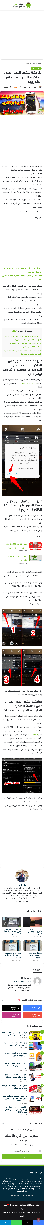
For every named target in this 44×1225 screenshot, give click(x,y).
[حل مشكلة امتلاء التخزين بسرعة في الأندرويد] (32, 922)
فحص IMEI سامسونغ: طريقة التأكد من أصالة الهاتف (12, 955)
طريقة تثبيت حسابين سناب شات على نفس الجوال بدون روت (14, 1034)
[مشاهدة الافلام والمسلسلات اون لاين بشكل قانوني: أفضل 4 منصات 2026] (35, 1110)
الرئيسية (37, 63)
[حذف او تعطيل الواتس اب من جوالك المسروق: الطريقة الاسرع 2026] (35, 1066)
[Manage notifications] (38, 1220)
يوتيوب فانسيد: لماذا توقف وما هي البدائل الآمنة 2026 (15, 1044)
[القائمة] (41, 6)
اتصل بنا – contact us (10, 1212)
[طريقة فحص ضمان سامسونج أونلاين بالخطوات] (32, 945)
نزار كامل (35, 87)
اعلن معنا (22, 1216)
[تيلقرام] (12, 1195)
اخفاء (14, 331)
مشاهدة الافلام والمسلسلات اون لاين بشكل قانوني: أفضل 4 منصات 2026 (15, 1110)
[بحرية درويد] (22, 5)
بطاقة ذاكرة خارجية (29, 383)
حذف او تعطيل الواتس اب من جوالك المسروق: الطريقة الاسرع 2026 (15, 1066)
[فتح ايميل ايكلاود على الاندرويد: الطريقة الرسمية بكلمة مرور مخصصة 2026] (35, 1098)
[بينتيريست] (23, 1195)
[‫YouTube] (20, 901)
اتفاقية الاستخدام (24, 1212)
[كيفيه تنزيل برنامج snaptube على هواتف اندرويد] (35, 1056)
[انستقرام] (17, 901)
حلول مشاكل (29, 63)
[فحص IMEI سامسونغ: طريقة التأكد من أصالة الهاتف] (11, 945)
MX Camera (32, 734)
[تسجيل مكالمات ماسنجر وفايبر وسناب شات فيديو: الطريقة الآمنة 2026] (35, 1077)
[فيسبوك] (23, 901)
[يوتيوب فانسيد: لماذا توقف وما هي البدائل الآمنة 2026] (35, 1046)
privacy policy (36, 1212)
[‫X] (26, 1195)
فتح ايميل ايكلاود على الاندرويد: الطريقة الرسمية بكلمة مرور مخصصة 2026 (15, 1099)
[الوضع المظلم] (3, 6)
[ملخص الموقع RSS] (32, 1195)
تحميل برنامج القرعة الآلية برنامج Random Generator (14, 1087)
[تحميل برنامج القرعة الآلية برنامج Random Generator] (35, 1089)
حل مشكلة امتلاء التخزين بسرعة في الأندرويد (35, 932)
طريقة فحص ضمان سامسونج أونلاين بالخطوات (35, 955)
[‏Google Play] (15, 1195)
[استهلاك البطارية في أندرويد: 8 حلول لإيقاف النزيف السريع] (11, 922)
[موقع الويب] (27, 901)
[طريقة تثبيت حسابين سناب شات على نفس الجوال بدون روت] (35, 1035)
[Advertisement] (22, 33)
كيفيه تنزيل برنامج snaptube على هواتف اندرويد (16, 1054)
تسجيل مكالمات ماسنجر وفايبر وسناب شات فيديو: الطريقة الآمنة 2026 (15, 1077)
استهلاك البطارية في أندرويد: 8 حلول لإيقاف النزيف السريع (12, 932)
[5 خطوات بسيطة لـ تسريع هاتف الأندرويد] (35, 558)
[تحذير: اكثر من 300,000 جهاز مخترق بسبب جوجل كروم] (35, 546)
